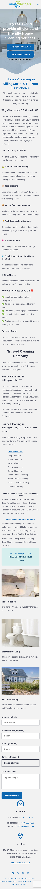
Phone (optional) (9, 744)
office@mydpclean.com (24, 826)
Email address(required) (13, 730)
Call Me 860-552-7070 (20, 54)
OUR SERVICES (15, 452)
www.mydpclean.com (20, 862)
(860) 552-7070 (26, 817)
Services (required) (10, 757)
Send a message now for (20, 553)
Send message (12, 795)
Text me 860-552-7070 (20, 47)
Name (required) (9, 717)
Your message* (9, 771)
